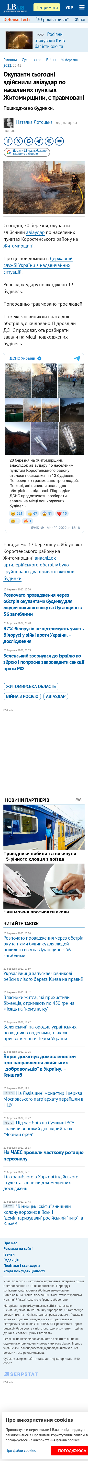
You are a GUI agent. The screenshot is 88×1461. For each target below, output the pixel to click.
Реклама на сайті (18, 1248)
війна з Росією (22, 696)
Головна (10, 59)
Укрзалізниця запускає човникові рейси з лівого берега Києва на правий (43, 976)
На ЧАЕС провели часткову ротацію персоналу (43, 1155)
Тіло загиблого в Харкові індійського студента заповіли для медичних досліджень (40, 1182)
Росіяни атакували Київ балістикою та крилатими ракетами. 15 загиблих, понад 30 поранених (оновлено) (57, 49)
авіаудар (35, 232)
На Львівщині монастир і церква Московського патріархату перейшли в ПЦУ (43, 1099)
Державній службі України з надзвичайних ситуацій (38, 265)
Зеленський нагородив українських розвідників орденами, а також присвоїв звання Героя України (39, 1033)
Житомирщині (18, 246)
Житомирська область (31, 686)
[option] (44, 40)
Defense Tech (16, 19)
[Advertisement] (44, 746)
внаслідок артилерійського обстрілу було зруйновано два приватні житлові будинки (39, 568)
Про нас (10, 1242)
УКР (69, 7)
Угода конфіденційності (24, 1270)
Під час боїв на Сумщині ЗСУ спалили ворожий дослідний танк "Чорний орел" (38, 1128)
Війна (51, 59)
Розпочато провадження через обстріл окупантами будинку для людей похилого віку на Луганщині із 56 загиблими (42, 604)
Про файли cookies (21, 1450)
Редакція (11, 1259)
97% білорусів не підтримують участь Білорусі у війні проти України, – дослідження (43, 635)
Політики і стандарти (21, 1265)
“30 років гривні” (52, 19)
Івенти (9, 1254)
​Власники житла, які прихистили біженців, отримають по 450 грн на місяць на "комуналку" (38, 1003)
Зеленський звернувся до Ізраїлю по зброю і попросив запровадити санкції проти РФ (43, 662)
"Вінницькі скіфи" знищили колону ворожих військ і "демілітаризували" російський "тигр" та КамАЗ (43, 1215)
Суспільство (32, 59)
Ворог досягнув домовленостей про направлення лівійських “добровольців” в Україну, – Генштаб (39, 1065)
